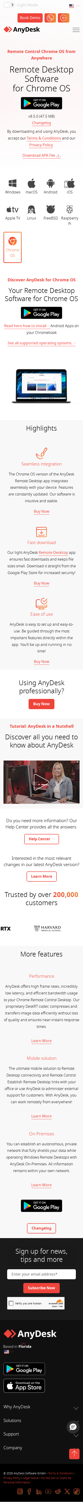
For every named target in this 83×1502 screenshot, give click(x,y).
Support (11, 1434)
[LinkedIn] (39, 1491)
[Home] (21, 30)
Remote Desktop (53, 552)
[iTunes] (41, 1386)
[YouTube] (48, 1491)
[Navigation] (76, 30)
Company (12, 1448)
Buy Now (41, 511)
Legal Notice (31, 1478)
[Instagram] (20, 1491)
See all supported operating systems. (40, 343)
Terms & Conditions (44, 138)
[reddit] (58, 1491)
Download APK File (39, 155)
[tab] (12, 186)
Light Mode (27, 5)
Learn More (41, 1041)
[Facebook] (29, 1491)
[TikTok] (77, 1491)
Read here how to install (25, 326)
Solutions (12, 1420)
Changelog (41, 123)
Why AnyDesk (16, 1407)
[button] (73, 1427)
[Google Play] (41, 1369)
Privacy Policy (41, 145)
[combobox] (74, 6)
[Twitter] (67, 1491)
